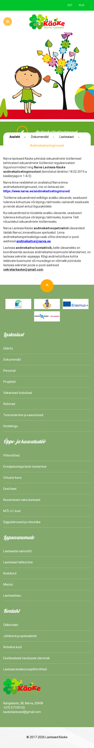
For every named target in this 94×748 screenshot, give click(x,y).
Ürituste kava (12, 477)
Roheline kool (12, 647)
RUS (81, 5)
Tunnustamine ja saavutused (23, 415)
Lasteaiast (66, 137)
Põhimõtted (11, 455)
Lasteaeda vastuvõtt (17, 551)
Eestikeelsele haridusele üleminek (26, 658)
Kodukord (9, 573)
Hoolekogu (10, 426)
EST (70, 5)
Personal (9, 370)
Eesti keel (9, 488)
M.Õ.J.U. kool (12, 511)
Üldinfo (8, 348)
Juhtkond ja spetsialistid (20, 636)
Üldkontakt (10, 625)
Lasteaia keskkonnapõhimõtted (25, 669)
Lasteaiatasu (12, 595)
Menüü (8, 584)
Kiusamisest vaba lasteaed (21, 500)
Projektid (9, 381)
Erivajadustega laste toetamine (24, 466)
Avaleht (14, 137)
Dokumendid (40, 137)
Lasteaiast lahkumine (18, 562)
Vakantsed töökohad (17, 393)
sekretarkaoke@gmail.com (23, 269)
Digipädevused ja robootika (21, 522)
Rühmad (9, 404)
